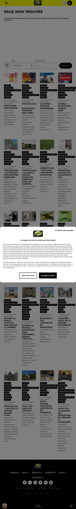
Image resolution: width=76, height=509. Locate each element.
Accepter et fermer (48, 275)
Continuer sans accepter (64, 230)
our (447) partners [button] (12, 244)
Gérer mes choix (28, 275)
